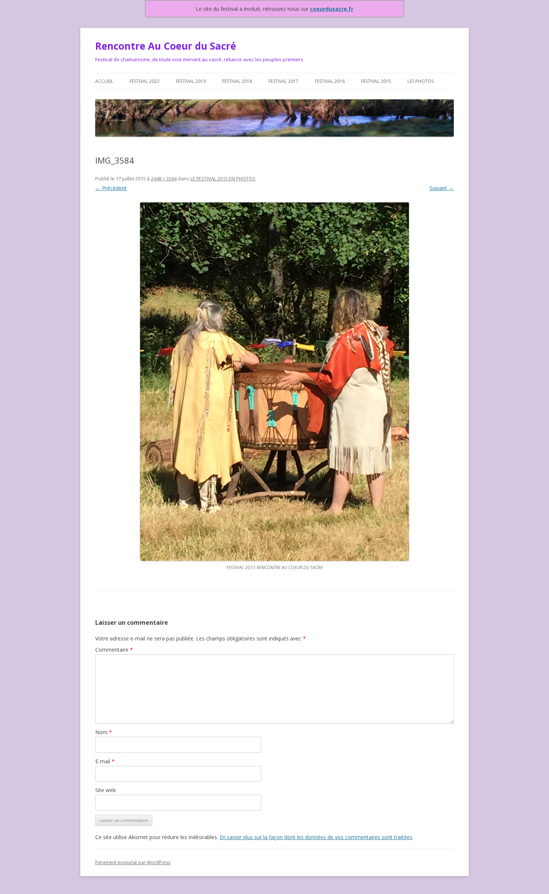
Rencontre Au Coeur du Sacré (165, 46)
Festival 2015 (376, 81)
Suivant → (441, 188)
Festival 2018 (237, 81)
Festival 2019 (191, 81)
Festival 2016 (330, 81)
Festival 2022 (144, 81)
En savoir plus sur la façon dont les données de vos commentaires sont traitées (316, 837)
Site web (105, 790)
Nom (103, 732)
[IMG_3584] (274, 381)
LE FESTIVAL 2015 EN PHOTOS (222, 178)
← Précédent (111, 188)
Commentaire (114, 649)
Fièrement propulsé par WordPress (132, 862)
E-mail (105, 761)
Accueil (104, 81)
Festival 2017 (283, 81)
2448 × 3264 (164, 178)
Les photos (420, 81)
